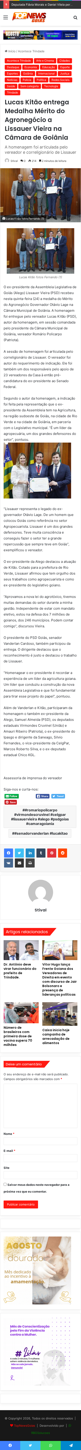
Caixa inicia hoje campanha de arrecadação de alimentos (56, 1036)
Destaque (13, 67)
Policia (27, 79)
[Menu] (5, 19)
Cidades (64, 60)
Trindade (12, 92)
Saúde (11, 86)
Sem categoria (29, 86)
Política (41, 79)
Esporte (65, 67)
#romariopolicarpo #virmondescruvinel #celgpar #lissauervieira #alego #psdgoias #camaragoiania (40, 817)
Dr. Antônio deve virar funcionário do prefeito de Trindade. (20, 971)
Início (11, 51)
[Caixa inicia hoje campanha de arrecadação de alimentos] (59, 1014)
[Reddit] (62, 853)
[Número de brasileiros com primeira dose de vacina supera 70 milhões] (21, 1012)
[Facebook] (8, 853)
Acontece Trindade (31, 51)
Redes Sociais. (61, 79)
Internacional (46, 73)
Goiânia (28, 73)
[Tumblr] (40, 853)
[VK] (8, 863)
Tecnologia (51, 86)
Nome (9, 1134)
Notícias (12, 79)
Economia (31, 67)
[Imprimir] (30, 863)
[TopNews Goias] (29, 17)
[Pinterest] (51, 853)
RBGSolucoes (40, 1433)
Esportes (12, 73)
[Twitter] (19, 853)
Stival (14, 161)
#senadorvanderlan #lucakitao (41, 833)
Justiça (64, 73)
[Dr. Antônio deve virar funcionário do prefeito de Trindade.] (21, 950)
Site (6, 1168)
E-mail (9, 1151)
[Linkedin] (30, 853)
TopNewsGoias (24, 1425)
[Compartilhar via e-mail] (19, 863)
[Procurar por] (75, 19)
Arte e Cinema (45, 60)
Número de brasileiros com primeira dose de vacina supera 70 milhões (18, 1036)
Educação (48, 67)
